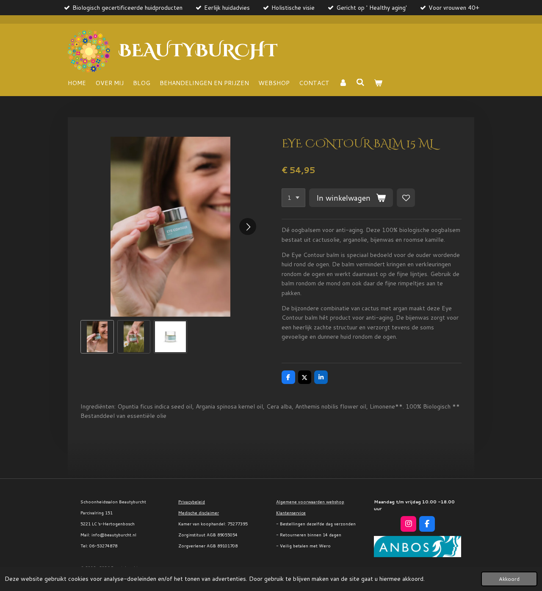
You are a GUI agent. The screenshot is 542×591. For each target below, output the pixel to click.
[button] (97, 336)
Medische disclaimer (198, 513)
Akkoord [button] (509, 579)
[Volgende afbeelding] (247, 226)
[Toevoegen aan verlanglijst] (406, 197)
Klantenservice (291, 513)
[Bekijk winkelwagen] (378, 83)
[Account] (343, 83)
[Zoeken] (361, 82)
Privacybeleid (191, 502)
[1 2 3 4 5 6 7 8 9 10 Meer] (293, 197)
